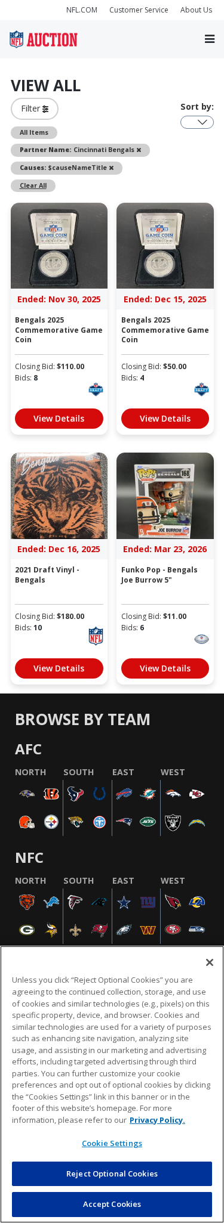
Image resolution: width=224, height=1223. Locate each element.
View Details (58, 418)
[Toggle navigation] (209, 39)
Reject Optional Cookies (112, 1173)
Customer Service (138, 10)
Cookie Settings (112, 1143)
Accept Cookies (112, 1204)
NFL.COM (81, 10)
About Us (196, 10)
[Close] (210, 962)
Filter (31, 108)
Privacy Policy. (157, 1119)
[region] (112, 1084)
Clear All (33, 185)
